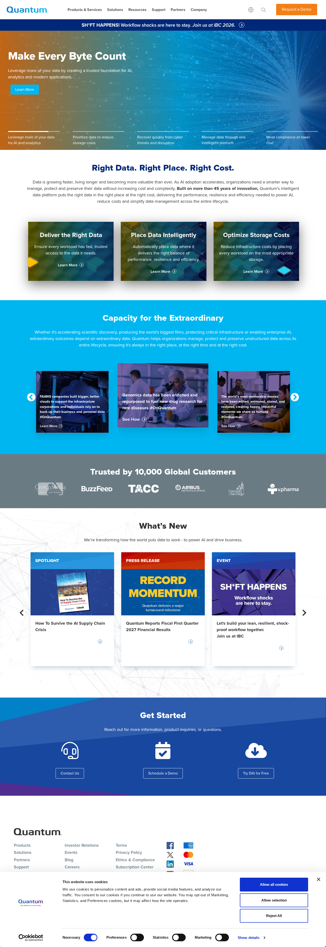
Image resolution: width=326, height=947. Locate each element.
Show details (248, 938)
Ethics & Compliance (135, 860)
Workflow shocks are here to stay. (159, 25)
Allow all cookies (274, 884)
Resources (137, 9)
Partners (178, 9)
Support (158, 9)
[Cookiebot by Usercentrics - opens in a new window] (31, 937)
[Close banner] (318, 879)
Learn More (24, 89)
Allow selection (274, 900)
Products (22, 845)
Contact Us (70, 773)
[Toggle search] (264, 9)
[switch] (137, 937)
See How (131, 419)
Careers (72, 867)
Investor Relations (82, 845)
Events (71, 852)
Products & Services (85, 9)
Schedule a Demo (163, 773)
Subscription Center (134, 867)
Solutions (115, 9)
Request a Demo (296, 9)
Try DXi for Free (256, 773)
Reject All (274, 916)
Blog (69, 860)
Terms (121, 845)
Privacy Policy (129, 852)
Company (199, 9)
